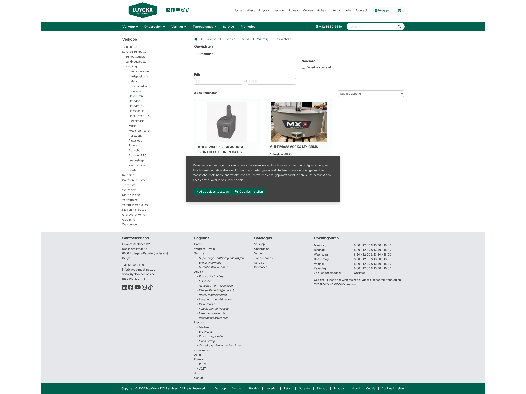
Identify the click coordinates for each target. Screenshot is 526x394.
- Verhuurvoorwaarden (211, 313)
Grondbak (135, 101)
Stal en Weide (131, 194)
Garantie (304, 388)
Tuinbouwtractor (136, 56)
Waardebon (129, 224)
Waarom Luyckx (204, 248)
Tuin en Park (130, 46)
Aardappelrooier (139, 76)
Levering (271, 388)
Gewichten (136, 96)
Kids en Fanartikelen (135, 209)
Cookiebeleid (235, 180)
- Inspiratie (204, 281)
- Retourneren (206, 304)
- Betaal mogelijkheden (212, 294)
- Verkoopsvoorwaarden (212, 318)
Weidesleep (136, 160)
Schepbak (135, 150)
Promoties (260, 267)
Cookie (370, 388)
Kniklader (131, 170)
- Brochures (204, 331)
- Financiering (206, 341)
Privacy (339, 388)
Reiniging (128, 175)
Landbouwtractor (137, 61)
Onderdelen (261, 248)
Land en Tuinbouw (134, 51)
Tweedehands (263, 258)
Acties (198, 354)
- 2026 (201, 364)
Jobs (197, 373)
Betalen (254, 388)
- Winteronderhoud (209, 262)
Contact (199, 377)
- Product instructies (210, 276)
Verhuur (259, 253)
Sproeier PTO (137, 155)
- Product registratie (210, 336)
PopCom (151, 388)
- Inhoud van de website (212, 308)
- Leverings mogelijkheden (214, 299)
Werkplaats (129, 190)
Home (198, 244)
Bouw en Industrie (134, 180)
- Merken (203, 327)
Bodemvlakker (138, 86)
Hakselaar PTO (138, 111)
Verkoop (211, 39)
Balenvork (135, 81)
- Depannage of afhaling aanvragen (220, 258)
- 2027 (201, 368)
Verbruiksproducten (135, 204)
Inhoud (355, 388)
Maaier (133, 125)
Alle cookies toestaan (213, 191)
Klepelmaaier (137, 120)
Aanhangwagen (139, 71)
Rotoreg (134, 145)
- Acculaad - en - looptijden (215, 285)
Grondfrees (136, 106)
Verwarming (130, 199)
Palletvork (135, 135)
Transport (128, 185)
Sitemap (322, 388)
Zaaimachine (137, 165)
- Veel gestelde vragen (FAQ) (215, 290)
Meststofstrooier (139, 130)
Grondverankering (134, 214)
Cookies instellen (393, 388)
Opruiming (129, 219)
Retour (288, 388)
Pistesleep (135, 140)
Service (259, 262)
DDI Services (169, 388)
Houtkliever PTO (139, 115)
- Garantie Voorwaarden (212, 267)
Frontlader (135, 91)
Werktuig (131, 66)
